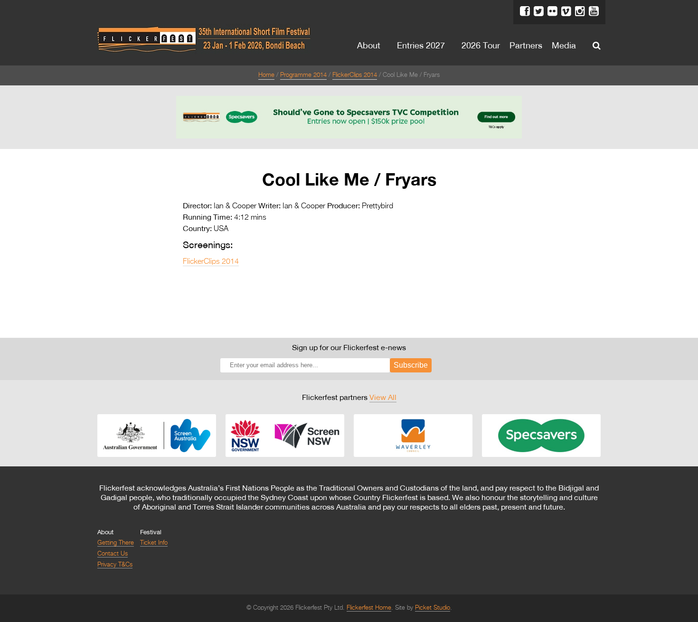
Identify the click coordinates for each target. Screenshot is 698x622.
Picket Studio (432, 608)
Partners (525, 45)
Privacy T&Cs (114, 565)
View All (382, 397)
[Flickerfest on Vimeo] (566, 11)
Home (266, 75)
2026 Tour (481, 45)
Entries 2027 (421, 45)
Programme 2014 (303, 75)
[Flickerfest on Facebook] (525, 11)
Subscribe (411, 365)
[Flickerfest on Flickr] (552, 11)
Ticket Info (154, 543)
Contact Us (112, 554)
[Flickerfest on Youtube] (594, 11)
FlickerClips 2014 (354, 75)
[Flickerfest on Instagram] (580, 11)
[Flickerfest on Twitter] (539, 11)
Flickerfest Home (369, 608)
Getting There (115, 543)
